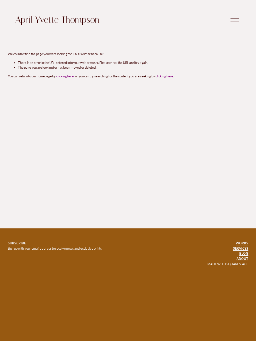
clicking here (65, 76)
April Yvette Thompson (57, 19)
